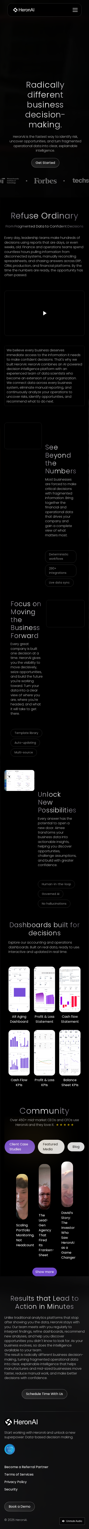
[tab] (19, 1147)
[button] (74, 10)
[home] (23, 10)
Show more (44, 1271)
